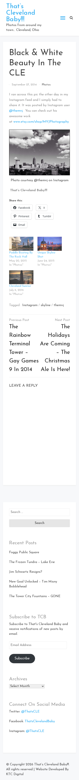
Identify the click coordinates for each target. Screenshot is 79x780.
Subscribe (22, 658)
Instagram (29, 305)
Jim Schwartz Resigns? (25, 572)
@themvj (16, 110)
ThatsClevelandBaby (40, 721)
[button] (71, 17)
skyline (45, 305)
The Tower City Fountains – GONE (34, 596)
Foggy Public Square (24, 552)
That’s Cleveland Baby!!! (20, 13)
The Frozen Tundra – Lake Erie (32, 562)
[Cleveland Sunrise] (21, 277)
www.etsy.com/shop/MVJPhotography (41, 121)
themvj (59, 305)
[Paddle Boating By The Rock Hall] (21, 244)
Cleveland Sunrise (20, 286)
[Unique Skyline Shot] (49, 244)
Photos (46, 84)
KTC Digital (14, 774)
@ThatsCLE (30, 711)
